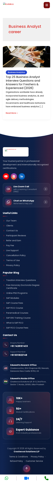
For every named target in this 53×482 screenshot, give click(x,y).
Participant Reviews (16, 235)
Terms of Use (13, 260)
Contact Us (12, 230)
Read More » (12, 112)
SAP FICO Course (14, 308)
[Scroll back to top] (26, 468)
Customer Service (34, 461)
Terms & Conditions (18, 456)
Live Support (12, 250)
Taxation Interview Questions (21, 280)
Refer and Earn (13, 240)
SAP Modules (12, 298)
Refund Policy (16, 461)
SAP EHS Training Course (18, 317)
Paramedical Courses (17, 312)
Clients (9, 225)
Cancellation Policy (16, 255)
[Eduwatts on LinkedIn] (22, 176)
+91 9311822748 (18, 355)
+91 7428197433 (19, 346)
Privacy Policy (13, 265)
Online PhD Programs (17, 293)
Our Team (11, 220)
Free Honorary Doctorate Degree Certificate (22, 287)
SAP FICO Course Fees (17, 327)
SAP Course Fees (14, 303)
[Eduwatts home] (16, 152)
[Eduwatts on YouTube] (6, 176)
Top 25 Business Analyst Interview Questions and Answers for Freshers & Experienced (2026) (23, 82)
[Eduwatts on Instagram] (14, 176)
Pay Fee (10, 245)
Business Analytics (16, 72)
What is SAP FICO (14, 322)
